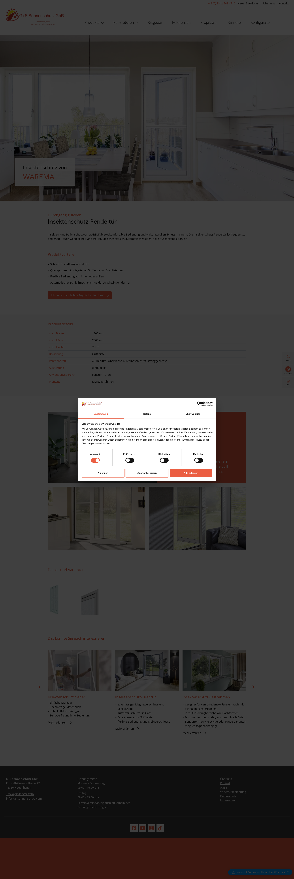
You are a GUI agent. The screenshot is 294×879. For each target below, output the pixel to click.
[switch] (129, 460)
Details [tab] (147, 414)
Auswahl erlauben (147, 473)
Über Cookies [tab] (193, 414)
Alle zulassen (191, 473)
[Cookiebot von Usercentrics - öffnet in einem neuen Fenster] (199, 404)
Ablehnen (103, 473)
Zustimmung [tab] (101, 414)
